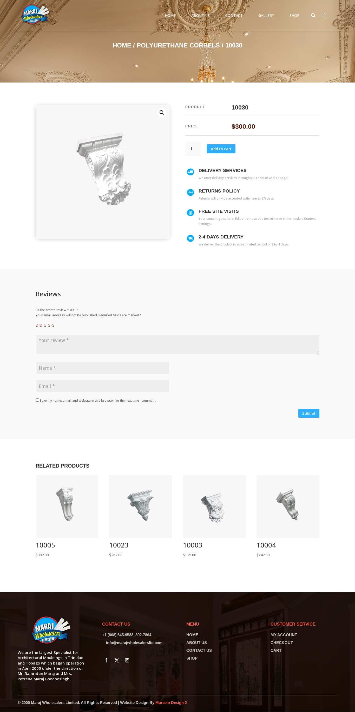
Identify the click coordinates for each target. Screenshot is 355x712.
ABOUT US (196, 642)
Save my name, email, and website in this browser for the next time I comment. (98, 400)
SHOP (192, 658)
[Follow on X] (117, 660)
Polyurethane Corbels (178, 45)
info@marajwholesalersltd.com (134, 642)
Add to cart (221, 148)
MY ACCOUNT (284, 635)
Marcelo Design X (171, 702)
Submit (308, 413)
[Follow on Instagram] (127, 660)
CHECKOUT (282, 642)
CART (276, 650)
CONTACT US (199, 650)
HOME (192, 635)
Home (122, 45)
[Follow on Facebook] (106, 660)
